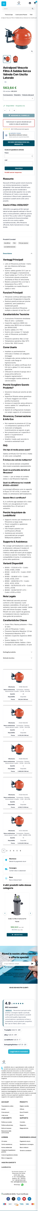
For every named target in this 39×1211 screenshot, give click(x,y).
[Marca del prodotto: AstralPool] (5, 82)
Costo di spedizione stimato (9, 1155)
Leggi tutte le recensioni (19, 1051)
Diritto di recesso (6, 1128)
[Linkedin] (29, 1199)
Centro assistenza (6, 1144)
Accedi (3, 1109)
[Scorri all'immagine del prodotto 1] (7, 59)
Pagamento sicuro (25, 1141)
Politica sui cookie (6, 1122)
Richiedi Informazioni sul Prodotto (19, 143)
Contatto (22, 1122)
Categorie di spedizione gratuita (8, 1151)
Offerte (22, 1109)
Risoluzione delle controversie (6, 1131)
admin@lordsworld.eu (20, 1182)
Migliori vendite (24, 1106)
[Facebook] (8, 1199)
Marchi (22, 1115)
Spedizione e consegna (26, 1144)
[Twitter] (19, 1199)
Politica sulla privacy (7, 1125)
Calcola (19, 168)
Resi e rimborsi (24, 1147)
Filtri (14, 243)
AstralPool (7, 243)
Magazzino (23, 1125)
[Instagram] (13, 1199)
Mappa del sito (24, 1128)
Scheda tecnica (8, 658)
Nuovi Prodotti (24, 1112)
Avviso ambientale (6, 1147)
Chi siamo (4, 1141)
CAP (6, 160)
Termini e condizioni (25, 1150)
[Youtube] (24, 1199)
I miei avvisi (4, 1115)
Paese (7, 153)
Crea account (5, 1112)
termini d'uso (19, 967)
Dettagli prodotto (9, 652)
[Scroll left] (5, 913)
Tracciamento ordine (7, 1106)
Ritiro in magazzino (6, 1158)
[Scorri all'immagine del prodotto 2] (16, 59)
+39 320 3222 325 (20, 1180)
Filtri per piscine (23, 243)
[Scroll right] (30, 913)
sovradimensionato (9, 247)
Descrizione (7, 253)
